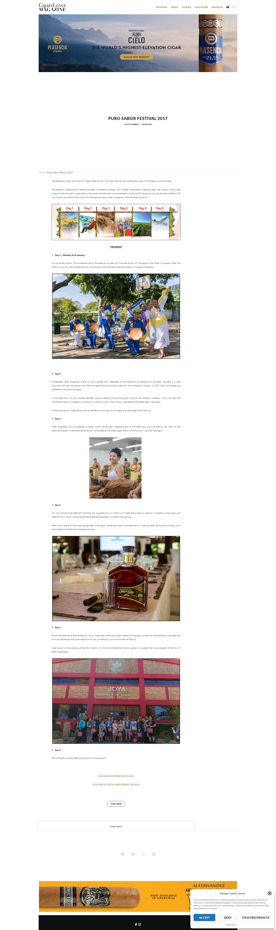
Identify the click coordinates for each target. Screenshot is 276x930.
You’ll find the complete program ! (116, 775)
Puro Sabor (116, 804)
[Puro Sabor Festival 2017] (123, 854)
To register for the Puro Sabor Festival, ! (116, 783)
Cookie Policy (231, 924)
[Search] (233, 7)
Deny (228, 917)
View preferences (255, 917)
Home (42, 172)
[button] (269, 893)
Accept (204, 917)
